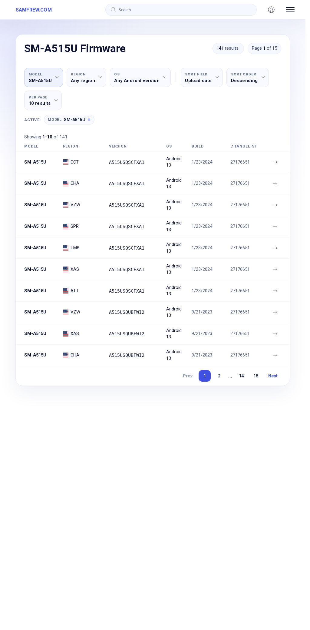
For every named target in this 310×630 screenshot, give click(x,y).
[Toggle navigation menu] (290, 9)
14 (241, 376)
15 (255, 376)
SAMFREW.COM (34, 10)
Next (273, 376)
